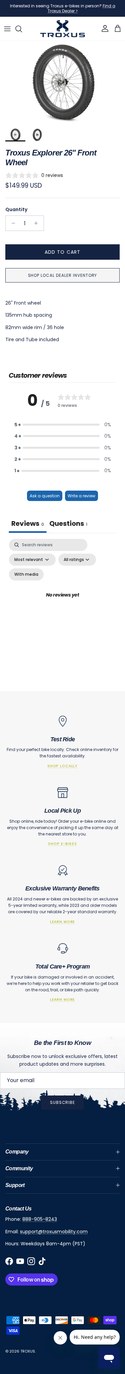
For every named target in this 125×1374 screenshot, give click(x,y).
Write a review (81, 496)
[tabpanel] (62, 603)
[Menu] (7, 28)
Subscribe (62, 1102)
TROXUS (27, 1351)
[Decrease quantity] (11, 223)
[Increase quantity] (38, 223)
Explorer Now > (85, 13)
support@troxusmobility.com (54, 1231)
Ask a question (45, 496)
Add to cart (62, 252)
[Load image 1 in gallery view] (62, 83)
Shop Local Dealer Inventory (62, 275)
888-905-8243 (39, 1219)
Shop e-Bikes (62, 843)
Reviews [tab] (27, 523)
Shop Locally (62, 765)
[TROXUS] (62, 28)
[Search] (22, 28)
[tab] (68, 524)
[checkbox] (26, 574)
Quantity (16, 209)
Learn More (62, 921)
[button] (62, 424)
